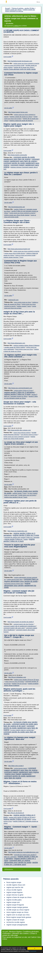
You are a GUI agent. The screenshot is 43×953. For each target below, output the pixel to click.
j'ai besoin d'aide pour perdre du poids (21, 492)
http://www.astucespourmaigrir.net (19, 249)
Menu (38, 2)
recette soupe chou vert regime (27, 495)
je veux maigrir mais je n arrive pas (22, 730)
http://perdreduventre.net (16, 207)
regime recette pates (14, 900)
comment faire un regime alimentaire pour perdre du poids (21, 580)
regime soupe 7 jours (24, 306)
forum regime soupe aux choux (24, 349)
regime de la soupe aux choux (24, 67)
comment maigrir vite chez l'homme (23, 624)
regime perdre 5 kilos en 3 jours (19, 816)
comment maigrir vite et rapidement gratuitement (20, 626)
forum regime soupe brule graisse (18, 917)
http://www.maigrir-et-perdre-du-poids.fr (21, 622)
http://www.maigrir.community (17, 155)
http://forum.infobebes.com (17, 677)
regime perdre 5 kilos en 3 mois (17, 394)
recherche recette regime (15, 922)
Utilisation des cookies (20, 933)
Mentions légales (15, 931)
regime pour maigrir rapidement (18, 774)
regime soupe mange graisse (17, 907)
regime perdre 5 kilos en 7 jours (16, 539)
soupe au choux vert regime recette (14, 65)
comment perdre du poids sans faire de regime (20, 733)
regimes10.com (13, 300)
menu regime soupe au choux (22, 302)
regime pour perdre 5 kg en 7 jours (15, 497)
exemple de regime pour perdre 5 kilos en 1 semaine (21, 537)
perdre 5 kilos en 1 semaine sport (21, 863)
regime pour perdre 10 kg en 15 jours (26, 679)
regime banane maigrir (20, 768)
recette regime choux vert (15, 885)
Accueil (5, 931)
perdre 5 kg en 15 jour (19, 683)
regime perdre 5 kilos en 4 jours (19, 540)
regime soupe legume (14, 892)
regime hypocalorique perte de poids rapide (20, 69)
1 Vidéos (16, 25)
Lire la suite (8, 56)
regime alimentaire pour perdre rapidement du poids (20, 585)
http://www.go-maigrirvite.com (17, 531)
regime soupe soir (13, 902)
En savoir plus (32, 951)
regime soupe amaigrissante (16, 925)
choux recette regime (14, 890)
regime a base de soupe (15, 920)
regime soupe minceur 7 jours (13, 257)
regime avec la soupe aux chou (18, 915)
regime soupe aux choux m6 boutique (14, 681)
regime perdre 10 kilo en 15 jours (23, 390)
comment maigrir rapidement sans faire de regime (21, 160)
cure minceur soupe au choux (29, 434)
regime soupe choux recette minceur (14, 253)
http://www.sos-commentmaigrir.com (20, 388)
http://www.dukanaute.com (16, 343)
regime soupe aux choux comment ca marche (26, 63)
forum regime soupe (13, 882)
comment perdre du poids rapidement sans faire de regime (19, 158)
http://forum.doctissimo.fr (16, 813)
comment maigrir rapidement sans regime (21, 166)
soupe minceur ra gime (14, 895)
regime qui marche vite (14, 887)
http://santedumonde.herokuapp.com (20, 61)
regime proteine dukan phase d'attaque (26, 345)
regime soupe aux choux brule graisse (16, 215)
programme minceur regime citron (13, 583)
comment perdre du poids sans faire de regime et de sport (21, 725)
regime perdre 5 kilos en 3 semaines (19, 392)
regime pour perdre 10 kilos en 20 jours (22, 817)
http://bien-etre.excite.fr (16, 766)
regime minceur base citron (15, 579)
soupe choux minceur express (21, 432)
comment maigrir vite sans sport (14, 628)
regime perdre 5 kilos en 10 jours (17, 819)
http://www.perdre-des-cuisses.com (19, 430)
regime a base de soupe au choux (21, 116)
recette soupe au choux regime (14, 347)
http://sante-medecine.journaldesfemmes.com (23, 852)
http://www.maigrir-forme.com (18, 112)
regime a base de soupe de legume (21, 120)
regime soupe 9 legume (15, 905)
